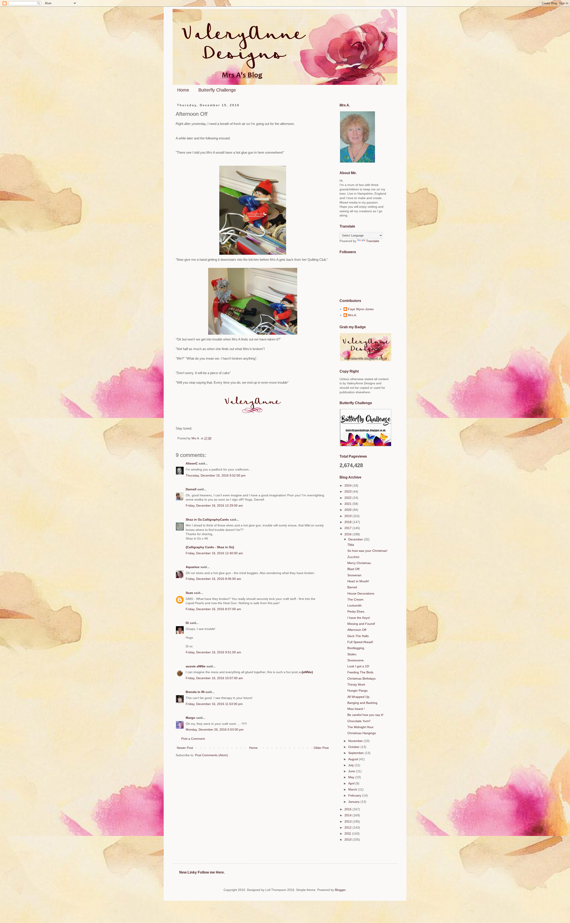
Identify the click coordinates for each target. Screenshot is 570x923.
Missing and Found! (361, 624)
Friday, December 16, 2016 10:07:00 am (214, 678)
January (354, 801)
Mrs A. (352, 315)
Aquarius (193, 567)
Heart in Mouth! (358, 581)
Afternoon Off (356, 630)
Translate (372, 241)
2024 (348, 485)
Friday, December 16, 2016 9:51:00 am (213, 652)
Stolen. (352, 654)
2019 (348, 516)
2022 (348, 497)
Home (183, 90)
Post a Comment (193, 738)
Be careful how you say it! (365, 715)
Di (187, 623)
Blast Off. (353, 569)
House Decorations (360, 593)
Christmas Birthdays (361, 678)
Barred (352, 587)
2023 (348, 491)
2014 (348, 815)
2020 (348, 509)
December (356, 539)
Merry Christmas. (359, 563)
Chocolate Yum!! (358, 721)
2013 (348, 821)
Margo (190, 717)
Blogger (340, 890)
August (353, 759)
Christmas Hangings (361, 733)
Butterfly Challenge (217, 90)
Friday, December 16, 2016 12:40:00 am (214, 553)
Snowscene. (355, 660)
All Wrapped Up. (358, 697)
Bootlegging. (356, 648)
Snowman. (354, 575)
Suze (189, 593)
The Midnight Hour (360, 727)
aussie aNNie (196, 666)
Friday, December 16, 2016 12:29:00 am (214, 505)
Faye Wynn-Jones (361, 309)
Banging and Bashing (362, 703)
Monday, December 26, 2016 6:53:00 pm (215, 729)
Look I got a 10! (358, 666)
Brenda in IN (195, 692)
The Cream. (355, 599)
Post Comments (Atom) (211, 755)
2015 (348, 809)
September (356, 753)
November (356, 741)
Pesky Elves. (356, 611)
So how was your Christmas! (367, 550)
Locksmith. (354, 605)
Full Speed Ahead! (360, 642)
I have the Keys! (358, 617)
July (351, 765)
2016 (348, 534)
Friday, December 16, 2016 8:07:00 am (213, 609)
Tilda (350, 544)
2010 (348, 839)
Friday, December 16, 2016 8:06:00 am (213, 579)
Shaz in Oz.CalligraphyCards (207, 519)
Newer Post (185, 748)
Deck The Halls (358, 636)
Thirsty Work (356, 684)
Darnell (191, 489)
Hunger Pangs (357, 690)
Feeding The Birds (360, 672)
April (351, 783)
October (354, 747)
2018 (348, 522)
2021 (348, 503)
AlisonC (192, 463)
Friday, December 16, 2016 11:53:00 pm (214, 704)
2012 (348, 827)
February (355, 795)
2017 (348, 528)
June (352, 771)
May (351, 777)
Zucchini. (353, 557)
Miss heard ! (356, 709)
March (353, 789)
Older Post (321, 748)
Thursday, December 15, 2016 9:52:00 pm (216, 475)
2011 (348, 833)
